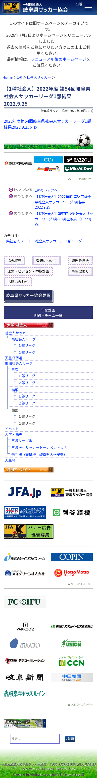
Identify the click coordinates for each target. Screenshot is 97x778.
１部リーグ (73, 240)
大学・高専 (13, 434)
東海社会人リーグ (19, 363)
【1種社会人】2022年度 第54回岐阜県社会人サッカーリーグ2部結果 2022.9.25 (63, 202)
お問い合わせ (17, 281)
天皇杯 (10, 459)
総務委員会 (80, 260)
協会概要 (14, 260)
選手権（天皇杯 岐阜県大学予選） (39, 454)
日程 (14, 369)
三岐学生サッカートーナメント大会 (39, 447)
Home (7, 77)
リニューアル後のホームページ (58, 59)
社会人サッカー (39, 77)
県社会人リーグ (18, 240)
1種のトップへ (46, 190)
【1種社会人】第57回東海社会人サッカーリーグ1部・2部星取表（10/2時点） (64, 219)
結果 (14, 389)
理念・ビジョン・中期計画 (28, 271)
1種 (19, 77)
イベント (12, 428)
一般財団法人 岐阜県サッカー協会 (39, 7)
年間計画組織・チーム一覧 (48, 313)
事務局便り (80, 271)
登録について (46, 260)
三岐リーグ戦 (21, 440)
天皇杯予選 (13, 357)
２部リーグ (26, 352)
